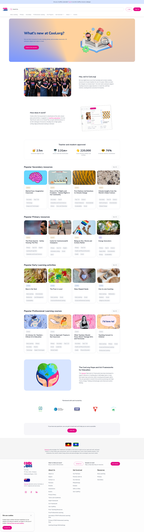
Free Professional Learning (55, 512)
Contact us (78, 464)
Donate (116, 464)
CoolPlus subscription (54, 118)
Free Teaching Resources (55, 509)
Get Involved (59, 14)
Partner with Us (77, 477)
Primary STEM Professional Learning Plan (58, 521)
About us (51, 474)
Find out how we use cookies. (15, 523)
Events (75, 14)
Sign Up (137, 9)
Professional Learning (39, 14)
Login (129, 9)
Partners (50, 483)
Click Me (72, 430)
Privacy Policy (52, 494)
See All (115, 167)
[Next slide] (141, 40)
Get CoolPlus (52, 506)
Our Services (76, 480)
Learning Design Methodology (56, 525)
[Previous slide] (3, 40)
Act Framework (52, 503)
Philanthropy (76, 483)
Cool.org (83, 373)
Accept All (7, 528)
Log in (70, 2)
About (68, 14)
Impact (50, 477)
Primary (22, 14)
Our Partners (76, 474)
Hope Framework (53, 500)
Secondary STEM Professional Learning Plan (59, 516)
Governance (51, 488)
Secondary (28, 14)
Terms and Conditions (54, 497)
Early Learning (14, 14)
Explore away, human (31, 53)
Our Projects (50, 14)
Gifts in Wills (76, 488)
